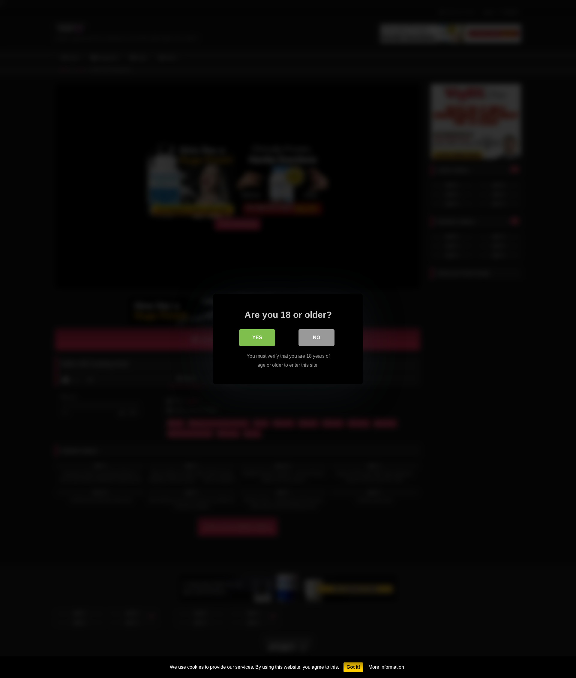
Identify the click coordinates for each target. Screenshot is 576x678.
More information (386, 667)
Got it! (353, 667)
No (316, 337)
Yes (257, 337)
